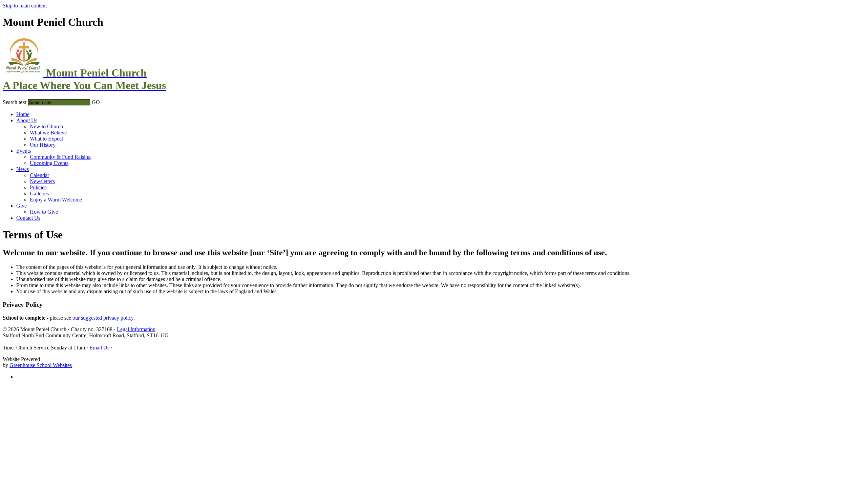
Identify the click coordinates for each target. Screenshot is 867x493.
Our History (43, 145)
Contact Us (28, 218)
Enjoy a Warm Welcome (56, 199)
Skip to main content (25, 5)
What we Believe (48, 132)
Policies (38, 187)
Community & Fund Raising (60, 157)
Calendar (39, 175)
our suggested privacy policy (102, 318)
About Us (26, 120)
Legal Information (136, 329)
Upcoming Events (49, 163)
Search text (14, 102)
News (22, 169)
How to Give (44, 212)
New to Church (46, 126)
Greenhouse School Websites (40, 365)
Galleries (39, 193)
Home (22, 114)
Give (21, 206)
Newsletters (42, 181)
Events (23, 151)
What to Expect (46, 139)
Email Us (99, 347)
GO (96, 102)
